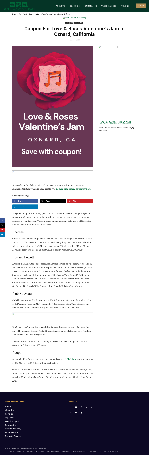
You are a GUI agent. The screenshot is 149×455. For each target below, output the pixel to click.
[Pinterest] (87, 407)
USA (20, 14)
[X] (71, 413)
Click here (71, 359)
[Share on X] (2, 225)
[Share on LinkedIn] (2, 234)
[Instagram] (81, 407)
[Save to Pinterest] (2, 230)
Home (14, 14)
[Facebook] (71, 407)
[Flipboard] (76, 407)
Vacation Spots (79, 22)
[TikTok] (92, 407)
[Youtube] (76, 413)
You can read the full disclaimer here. (73, 189)
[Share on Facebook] (2, 220)
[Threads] (81, 413)
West (25, 14)
